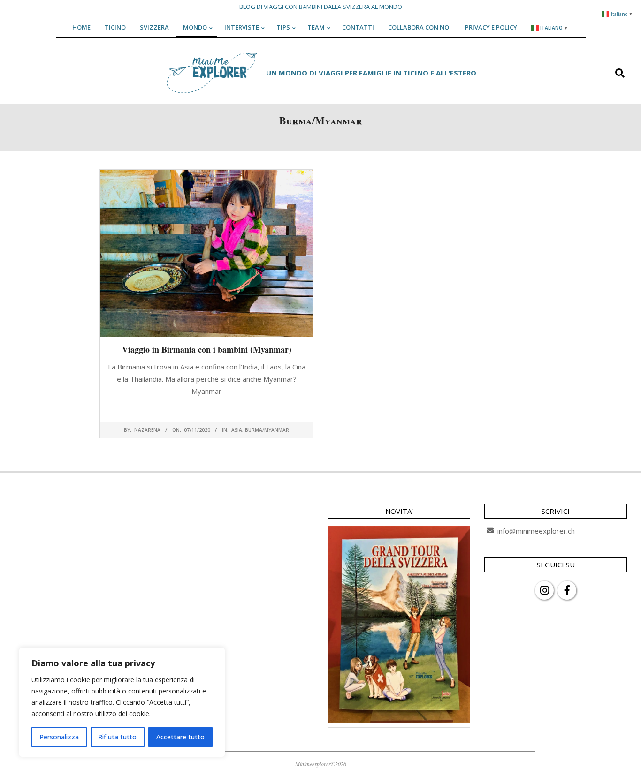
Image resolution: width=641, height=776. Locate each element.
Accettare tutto (180, 736)
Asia (236, 430)
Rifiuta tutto (117, 736)
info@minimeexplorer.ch (536, 530)
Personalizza (59, 736)
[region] (122, 702)
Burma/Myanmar (267, 430)
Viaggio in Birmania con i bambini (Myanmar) (206, 349)
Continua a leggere (206, 409)
